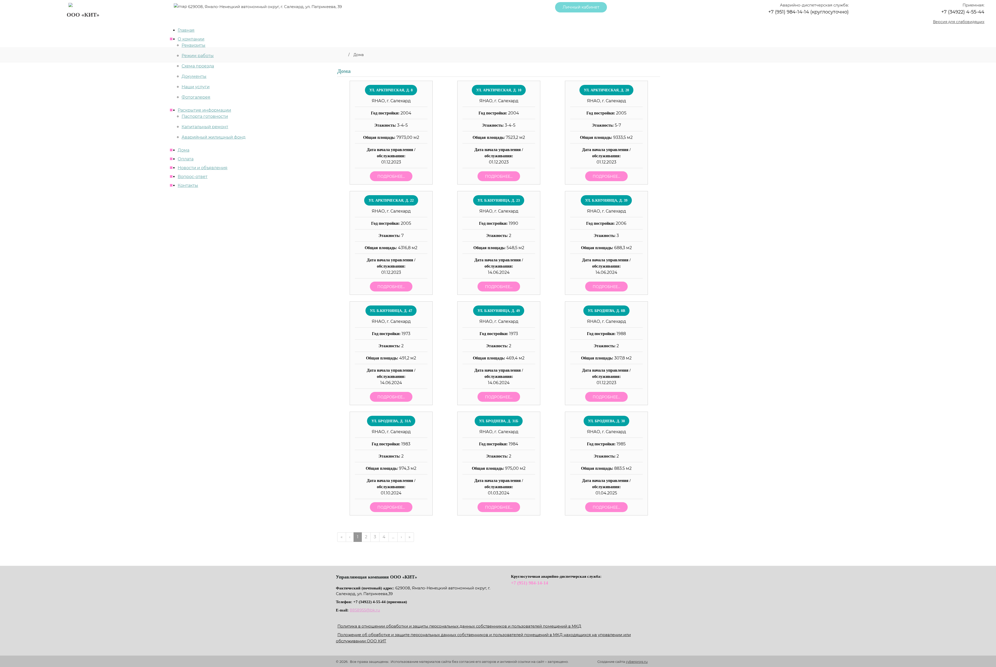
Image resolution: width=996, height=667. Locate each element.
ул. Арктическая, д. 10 (498, 90)
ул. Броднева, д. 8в (606, 311)
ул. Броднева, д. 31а (391, 421)
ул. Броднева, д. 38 (606, 421)
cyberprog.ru (637, 661)
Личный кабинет (581, 7)
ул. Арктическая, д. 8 (391, 90)
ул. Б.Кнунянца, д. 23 (499, 200)
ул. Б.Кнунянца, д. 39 (606, 200)
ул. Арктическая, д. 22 (391, 200)
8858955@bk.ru (365, 610)
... (393, 536)
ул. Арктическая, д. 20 (606, 90)
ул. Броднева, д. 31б (498, 421)
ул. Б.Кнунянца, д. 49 (499, 311)
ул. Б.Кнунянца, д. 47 (391, 311)
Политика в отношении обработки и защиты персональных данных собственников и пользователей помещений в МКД (459, 626)
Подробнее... (391, 176)
